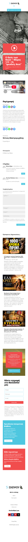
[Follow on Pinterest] (15, 514)
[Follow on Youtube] (9, 514)
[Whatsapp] (9, 107)
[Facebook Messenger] (14, 107)
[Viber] (12, 107)
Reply (23, 173)
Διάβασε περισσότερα (14, 370)
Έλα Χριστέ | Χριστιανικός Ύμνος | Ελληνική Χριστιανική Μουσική (12, 294)
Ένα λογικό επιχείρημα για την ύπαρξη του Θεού (14, 356)
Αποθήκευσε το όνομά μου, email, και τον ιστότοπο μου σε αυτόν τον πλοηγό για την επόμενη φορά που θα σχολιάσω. (14, 221)
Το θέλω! (7, 466)
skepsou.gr (9, 67)
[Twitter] (6, 107)
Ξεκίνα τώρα (8, 440)
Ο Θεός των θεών (8, 153)
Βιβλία (14, 495)
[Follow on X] (18, 514)
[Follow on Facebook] (12, 514)
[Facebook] (4, 107)
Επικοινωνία (14, 507)
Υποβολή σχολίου (20, 224)
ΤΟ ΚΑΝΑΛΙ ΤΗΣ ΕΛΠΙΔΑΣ (14, 10)
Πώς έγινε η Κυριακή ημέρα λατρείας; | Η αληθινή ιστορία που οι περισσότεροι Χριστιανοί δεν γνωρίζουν (14, 330)
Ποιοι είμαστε (14, 497)
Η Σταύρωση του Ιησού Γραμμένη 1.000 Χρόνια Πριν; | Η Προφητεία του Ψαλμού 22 (13, 257)
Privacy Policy (14, 521)
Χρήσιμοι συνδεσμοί (14, 504)
